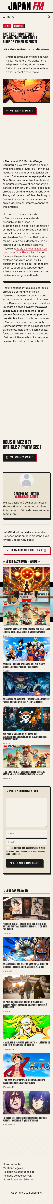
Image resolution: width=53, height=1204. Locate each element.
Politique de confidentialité (18, 1171)
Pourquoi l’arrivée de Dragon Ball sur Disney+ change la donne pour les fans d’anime (24, 665)
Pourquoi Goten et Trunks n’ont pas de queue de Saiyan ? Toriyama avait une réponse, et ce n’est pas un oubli (25, 926)
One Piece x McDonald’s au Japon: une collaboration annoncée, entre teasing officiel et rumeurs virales (25, 737)
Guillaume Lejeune (26, 496)
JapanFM (36, 1192)
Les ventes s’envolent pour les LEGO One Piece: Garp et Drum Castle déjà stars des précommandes (26, 630)
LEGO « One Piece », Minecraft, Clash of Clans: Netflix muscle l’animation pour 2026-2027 (24, 773)
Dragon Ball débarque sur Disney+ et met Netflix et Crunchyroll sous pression (26, 595)
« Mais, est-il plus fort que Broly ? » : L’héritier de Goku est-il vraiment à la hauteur (26, 1043)
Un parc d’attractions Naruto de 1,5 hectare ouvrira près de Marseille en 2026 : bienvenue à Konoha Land (25, 1004)
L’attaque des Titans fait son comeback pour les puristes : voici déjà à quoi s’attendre (25, 1119)
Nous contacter (12, 1164)
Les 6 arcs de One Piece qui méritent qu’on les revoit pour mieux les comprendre (24, 1081)
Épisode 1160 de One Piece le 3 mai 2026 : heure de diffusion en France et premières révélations (25, 965)
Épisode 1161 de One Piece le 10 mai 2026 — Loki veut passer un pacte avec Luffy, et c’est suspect (26, 700)
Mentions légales (13, 1168)
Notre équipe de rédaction (18, 1179)
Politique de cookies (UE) (18, 1175)
